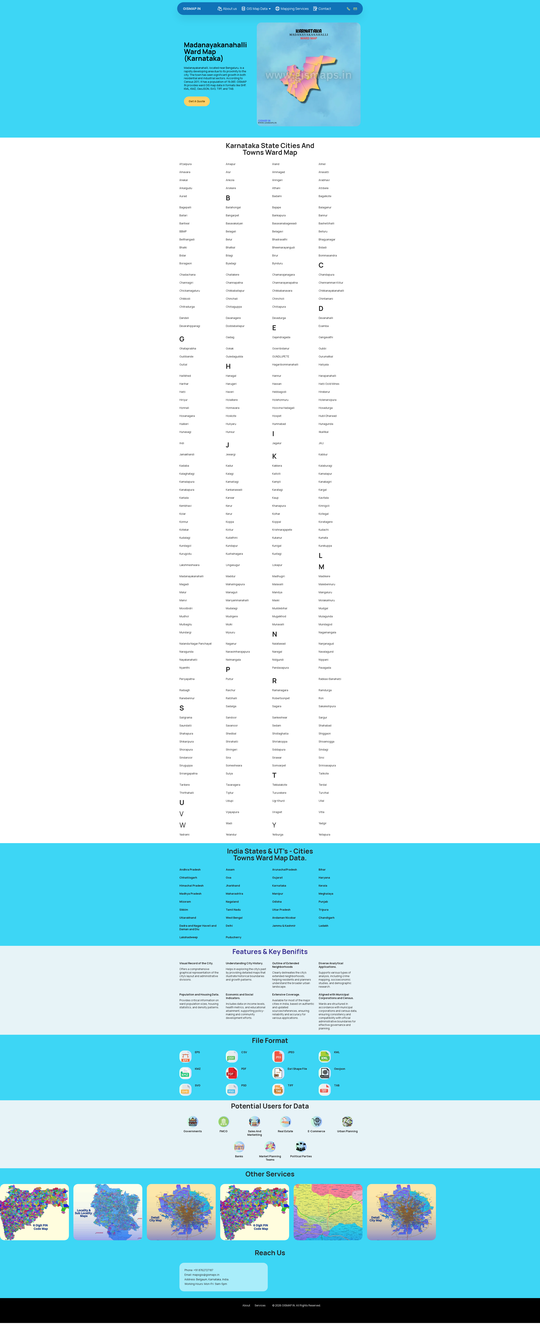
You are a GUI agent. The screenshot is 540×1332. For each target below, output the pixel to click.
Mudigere (232, 616)
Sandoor (231, 717)
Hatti (182, 392)
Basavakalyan (234, 223)
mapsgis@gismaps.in (206, 1275)
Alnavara (184, 172)
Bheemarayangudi (283, 247)
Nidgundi (278, 659)
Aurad (183, 196)
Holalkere (232, 400)
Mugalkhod (279, 616)
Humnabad (279, 424)
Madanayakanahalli (191, 576)
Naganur (231, 643)
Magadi (184, 584)
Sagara (276, 706)
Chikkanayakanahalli (331, 290)
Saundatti (185, 725)
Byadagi (231, 263)
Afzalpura (185, 164)
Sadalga (231, 706)
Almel (322, 164)
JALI (321, 443)
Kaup (275, 498)
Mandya (277, 592)
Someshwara (234, 765)
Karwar (230, 498)
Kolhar (276, 514)
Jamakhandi (186, 454)
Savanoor (232, 725)
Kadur (229, 465)
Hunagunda (326, 424)
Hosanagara (187, 416)
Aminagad (278, 172)
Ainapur (231, 164)
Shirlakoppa (279, 741)
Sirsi (321, 757)
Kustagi (277, 554)
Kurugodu (185, 554)
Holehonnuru (280, 400)
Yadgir (323, 823)
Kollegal (324, 514)
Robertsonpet (281, 698)
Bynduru (277, 263)
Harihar (184, 384)
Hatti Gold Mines (329, 384)
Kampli (276, 482)
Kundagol (185, 546)
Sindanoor (186, 757)
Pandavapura (280, 668)
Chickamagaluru (189, 290)
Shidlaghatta (280, 733)
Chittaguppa (234, 307)
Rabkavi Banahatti (330, 679)
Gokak (230, 348)
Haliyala (324, 364)
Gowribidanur (280, 348)
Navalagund (326, 651)
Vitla (321, 812)
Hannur (276, 376)
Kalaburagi (325, 465)
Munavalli (278, 624)
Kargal (323, 490)
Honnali (184, 408)
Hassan (277, 384)
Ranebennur (187, 698)
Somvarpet (279, 765)
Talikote (324, 773)
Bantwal (184, 223)
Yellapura (324, 834)
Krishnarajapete (282, 530)
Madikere (324, 576)
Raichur (230, 690)
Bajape (276, 207)
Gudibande (186, 356)
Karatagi (277, 490)
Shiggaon (325, 733)
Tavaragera (233, 785)
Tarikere (184, 785)
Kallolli (276, 474)
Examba (324, 326)
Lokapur (277, 565)
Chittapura (279, 307)
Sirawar (277, 757)
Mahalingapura (235, 584)
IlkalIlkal (323, 432)
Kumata (323, 538)
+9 (195, 1270)
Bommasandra (328, 255)
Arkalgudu (185, 188)
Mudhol (184, 616)
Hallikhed (185, 376)
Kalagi (230, 474)
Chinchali (232, 299)
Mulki (229, 624)
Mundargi (185, 632)
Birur (275, 255)
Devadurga (279, 318)
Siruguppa (186, 765)
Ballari (183, 215)
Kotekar (184, 530)
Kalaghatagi (186, 474)
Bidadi (323, 247)
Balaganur (325, 207)
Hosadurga (326, 408)
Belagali (231, 231)
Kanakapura (186, 490)
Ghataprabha (187, 348)
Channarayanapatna (285, 282)
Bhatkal (230, 247)
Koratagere (326, 522)
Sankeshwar (279, 717)
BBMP (183, 231)
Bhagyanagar (327, 239)
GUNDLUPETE (280, 356)
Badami (277, 196)
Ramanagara (280, 690)
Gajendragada (281, 337)
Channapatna (234, 282)
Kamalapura (186, 482)
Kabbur (323, 454)
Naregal (277, 651)
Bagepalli (185, 207)
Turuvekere (279, 793)
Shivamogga (326, 741)
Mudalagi (232, 608)
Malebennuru (327, 584)
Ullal (321, 801)
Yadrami (184, 834)
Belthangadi (187, 239)
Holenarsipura (327, 400)
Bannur (323, 215)
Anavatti (324, 172)
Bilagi (229, 255)
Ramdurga (325, 690)
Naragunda (186, 651)
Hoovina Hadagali (283, 408)
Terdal (323, 785)
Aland (275, 164)
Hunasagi (185, 432)
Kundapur (232, 546)
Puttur (229, 679)
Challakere (232, 274)
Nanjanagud (326, 643)
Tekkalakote (279, 785)
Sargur (323, 717)
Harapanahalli (327, 376)
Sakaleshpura (327, 706)
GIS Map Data (257, 8)
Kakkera (277, 465)
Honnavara (232, 408)
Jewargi (231, 454)
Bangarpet (232, 215)
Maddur (231, 576)
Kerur (229, 506)
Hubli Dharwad (328, 416)
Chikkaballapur (235, 290)
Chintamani (326, 299)
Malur (182, 592)
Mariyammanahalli (237, 600)
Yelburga (277, 834)
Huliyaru (231, 424)
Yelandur (231, 834)
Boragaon (185, 263)
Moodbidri (186, 608)
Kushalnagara (234, 554)
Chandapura (326, 274)
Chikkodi (184, 299)
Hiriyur (183, 400)
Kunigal (276, 546)
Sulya (229, 773)
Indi (181, 443)
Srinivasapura (327, 765)
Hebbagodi (279, 392)
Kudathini (232, 538)
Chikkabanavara (282, 290)
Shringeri (231, 749)
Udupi (229, 801)
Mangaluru (325, 592)
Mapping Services (295, 8)
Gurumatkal (326, 356)
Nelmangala (233, 659)
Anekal (183, 180)
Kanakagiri (325, 482)
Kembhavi (185, 506)
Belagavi (277, 231)
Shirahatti (232, 741)
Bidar (182, 255)
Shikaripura (186, 741)
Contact (325, 8)
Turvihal (324, 793)
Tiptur (230, 793)
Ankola (230, 180)
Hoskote (231, 416)
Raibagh (184, 690)
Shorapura (186, 749)
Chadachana (187, 274)
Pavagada (325, 668)
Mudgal (323, 608)
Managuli (231, 592)
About (246, 1305)
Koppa (230, 522)
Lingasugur (233, 565)
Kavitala (324, 498)
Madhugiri (278, 576)
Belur (229, 239)
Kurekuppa (325, 546)
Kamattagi (232, 482)
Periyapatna (186, 679)
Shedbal (231, 733)
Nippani (323, 659)
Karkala (184, 498)
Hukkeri (184, 424)
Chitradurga (187, 307)
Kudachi (324, 530)
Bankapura (279, 215)
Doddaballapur (235, 326)
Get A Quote (197, 101)
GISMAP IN (192, 8)
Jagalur (277, 443)
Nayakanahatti (188, 659)
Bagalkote (325, 196)
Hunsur (230, 432)
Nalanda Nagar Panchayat (195, 643)
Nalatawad (279, 643)
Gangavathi (326, 337)
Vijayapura (232, 812)
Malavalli (277, 584)
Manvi (183, 600)
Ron (321, 698)
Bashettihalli (326, 223)
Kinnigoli (324, 506)
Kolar (182, 514)
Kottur (229, 530)
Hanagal (231, 376)
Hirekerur (324, 392)
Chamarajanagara (283, 274)
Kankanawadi (234, 490)
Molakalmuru (327, 600)
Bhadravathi (279, 239)
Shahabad (325, 725)
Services (260, 1305)
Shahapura (186, 733)
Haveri (230, 392)
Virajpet (277, 812)
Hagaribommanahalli (285, 364)
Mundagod (325, 624)
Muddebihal (279, 608)
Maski (275, 600)
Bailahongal (233, 207)
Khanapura (279, 506)
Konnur (183, 522)
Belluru (323, 231)
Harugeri (231, 384)
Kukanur (277, 538)
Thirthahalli (186, 793)
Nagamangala (327, 632)
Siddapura (278, 749)
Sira (228, 757)
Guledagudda (234, 356)
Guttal (183, 364)
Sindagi (323, 749)
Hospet (276, 416)
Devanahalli (326, 318)
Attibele (323, 188)
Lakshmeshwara (189, 565)
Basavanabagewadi (284, 223)
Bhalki (183, 247)
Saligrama (185, 717)
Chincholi (278, 299)
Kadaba (184, 465)
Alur (228, 172)
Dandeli (184, 318)
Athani (276, 188)
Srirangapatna (188, 773)
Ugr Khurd (278, 801)
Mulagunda (326, 616)
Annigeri (277, 180)
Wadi (229, 823)
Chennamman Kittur (331, 282)
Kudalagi (184, 538)
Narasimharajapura (238, 651)
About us (230, 8)
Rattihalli (231, 698)
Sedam (276, 725)
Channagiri (186, 282)
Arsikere (231, 188)
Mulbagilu (185, 624)
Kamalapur (325, 474)
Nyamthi (184, 668)
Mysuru (230, 632)
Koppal (276, 522)
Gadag (230, 337)
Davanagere (233, 318)
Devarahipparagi (189, 326)
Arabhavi (324, 180)
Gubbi (322, 348)
